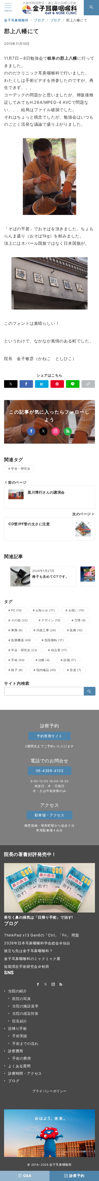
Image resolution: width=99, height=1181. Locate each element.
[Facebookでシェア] (26, 384)
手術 (17, 660)
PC (16, 610)
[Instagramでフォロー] (56, 431)
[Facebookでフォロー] (31, 431)
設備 (69, 660)
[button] (88, 384)
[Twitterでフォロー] (45, 984)
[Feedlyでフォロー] (68, 431)
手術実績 (19, 1036)
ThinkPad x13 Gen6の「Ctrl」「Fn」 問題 (41, 935)
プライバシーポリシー (49, 1091)
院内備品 (46, 670)
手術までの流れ (25, 1043)
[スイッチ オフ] (91, 7)
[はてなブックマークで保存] (41, 384)
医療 (76, 630)
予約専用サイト (49, 736)
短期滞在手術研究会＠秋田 (26, 966)
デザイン (50, 620)
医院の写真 (21, 998)
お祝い (77, 610)
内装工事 (46, 630)
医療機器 (21, 640)
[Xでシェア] (11, 384)
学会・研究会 (20, 468)
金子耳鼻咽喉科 (60, 1164)
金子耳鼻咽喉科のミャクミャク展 (32, 958)
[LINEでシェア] (72, 384)
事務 (17, 630)
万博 (80, 620)
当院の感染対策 (25, 1013)
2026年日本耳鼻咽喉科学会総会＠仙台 (37, 943)
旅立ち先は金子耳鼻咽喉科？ (28, 950)
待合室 (59, 650)
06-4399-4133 (49, 770)
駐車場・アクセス (49, 815)
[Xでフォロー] (43, 431)
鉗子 (17, 670)
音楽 (75, 670)
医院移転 (54, 640)
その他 (19, 620)
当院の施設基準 (25, 1006)
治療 (44, 660)
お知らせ (45, 610)
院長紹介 (19, 1021)
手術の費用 (21, 1058)
